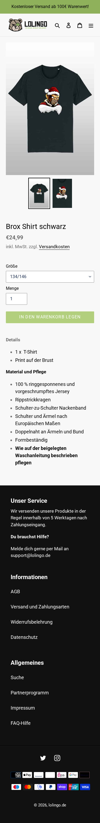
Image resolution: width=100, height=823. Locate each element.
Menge (12, 288)
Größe (11, 266)
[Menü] (91, 25)
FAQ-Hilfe (21, 723)
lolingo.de (57, 805)
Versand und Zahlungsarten (40, 607)
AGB (15, 591)
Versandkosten (54, 246)
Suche (17, 677)
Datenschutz (24, 637)
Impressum (23, 708)
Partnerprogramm (30, 692)
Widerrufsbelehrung (32, 622)
